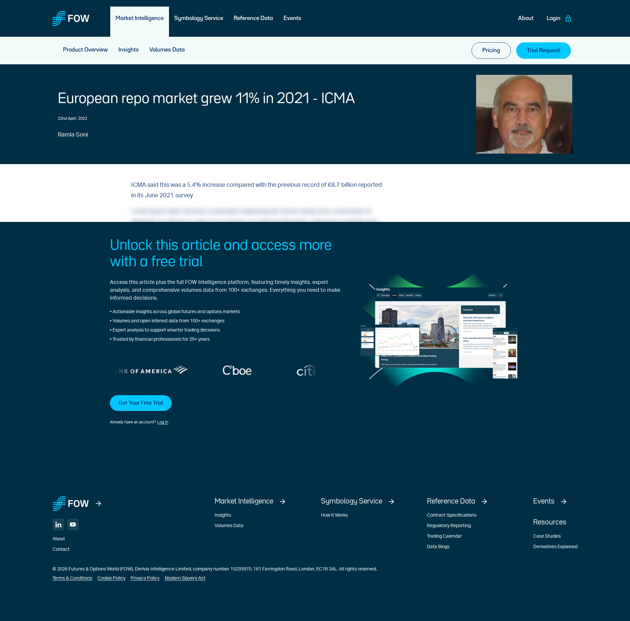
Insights (223, 515)
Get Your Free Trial (140, 403)
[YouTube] (73, 524)
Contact (61, 549)
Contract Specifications (451, 515)
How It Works (334, 515)
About (58, 539)
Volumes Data (229, 526)
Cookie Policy (111, 578)
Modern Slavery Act (185, 578)
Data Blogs (438, 547)
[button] (225, 410)
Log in (162, 422)
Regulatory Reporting (449, 526)
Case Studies (547, 536)
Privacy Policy (145, 578)
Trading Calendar (444, 536)
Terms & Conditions (72, 578)
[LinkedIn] (58, 524)
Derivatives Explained (555, 547)
